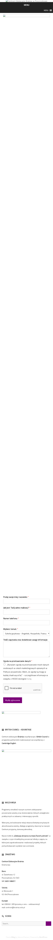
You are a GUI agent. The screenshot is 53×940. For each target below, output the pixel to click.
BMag (13, 937)
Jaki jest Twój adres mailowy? (16, 607)
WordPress (43, 937)
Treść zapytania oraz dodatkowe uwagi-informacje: (25, 639)
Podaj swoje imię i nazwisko (16, 597)
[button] (46, 10)
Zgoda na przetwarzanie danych (17, 661)
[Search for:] (26, 923)
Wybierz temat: (10, 629)
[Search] (48, 923)
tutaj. (29, 678)
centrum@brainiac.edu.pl (15, 907)
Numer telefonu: (11, 618)
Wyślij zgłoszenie (12, 700)
